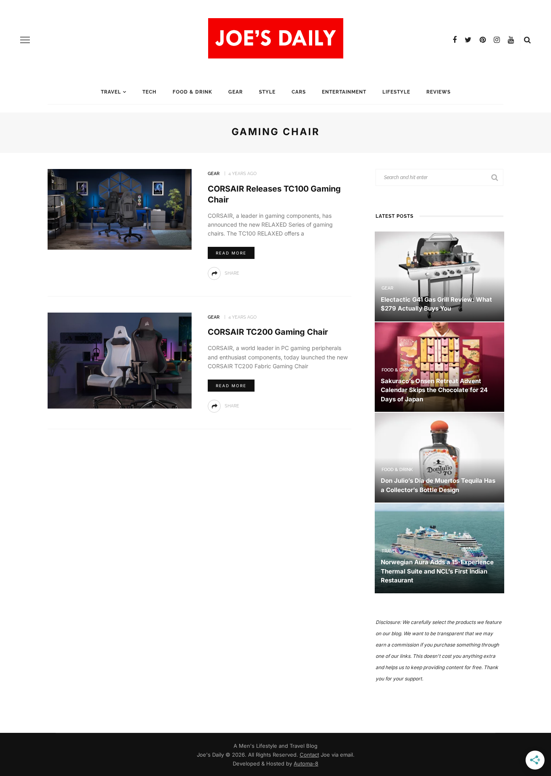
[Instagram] (497, 39)
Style (267, 92)
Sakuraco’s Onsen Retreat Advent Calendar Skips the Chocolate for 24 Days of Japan (434, 390)
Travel (111, 92)
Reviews (438, 92)
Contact (309, 754)
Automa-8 (306, 763)
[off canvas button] (25, 40)
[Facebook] (455, 39)
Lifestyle (396, 92)
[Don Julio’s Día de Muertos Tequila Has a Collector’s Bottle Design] (439, 457)
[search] (527, 39)
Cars (299, 92)
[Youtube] (511, 39)
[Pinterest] (483, 39)
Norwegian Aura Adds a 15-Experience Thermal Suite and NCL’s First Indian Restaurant (437, 571)
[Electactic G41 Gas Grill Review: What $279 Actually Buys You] (439, 275)
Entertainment (344, 92)
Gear (235, 92)
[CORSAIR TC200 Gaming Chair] (120, 360)
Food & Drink (192, 92)
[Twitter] (468, 39)
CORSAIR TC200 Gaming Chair (268, 332)
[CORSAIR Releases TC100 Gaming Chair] (120, 208)
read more (231, 252)
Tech (149, 92)
